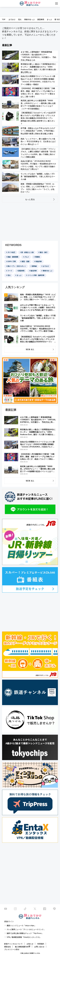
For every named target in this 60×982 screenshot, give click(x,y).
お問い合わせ (39, 947)
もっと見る (30, 199)
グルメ (26, 257)
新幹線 (34, 266)
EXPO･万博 (12, 261)
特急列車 (39, 261)
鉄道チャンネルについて (13, 944)
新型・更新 (25, 261)
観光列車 (34, 271)
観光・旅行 (43, 252)
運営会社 (7, 947)
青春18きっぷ (29, 19)
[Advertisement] (23, 222)
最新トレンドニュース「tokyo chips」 (21, 926)
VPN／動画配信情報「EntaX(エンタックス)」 (24, 937)
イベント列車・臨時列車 (35, 275)
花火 (19, 19)
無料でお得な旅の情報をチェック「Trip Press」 (25, 933)
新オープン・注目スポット (17, 266)
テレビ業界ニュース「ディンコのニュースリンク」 (26, 929)
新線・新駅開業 (13, 257)
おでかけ (12, 19)
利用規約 (40, 944)
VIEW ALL (30, 349)
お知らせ (30, 944)
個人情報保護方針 (21, 947)
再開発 (37, 257)
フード (10, 271)
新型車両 (40, 19)
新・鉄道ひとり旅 (27, 252)
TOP (3, 19)
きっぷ (49, 19)
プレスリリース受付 (11, 949)
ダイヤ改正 (11, 252)
